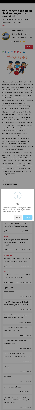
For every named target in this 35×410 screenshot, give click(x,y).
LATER (18, 217)
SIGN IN (27, 217)
